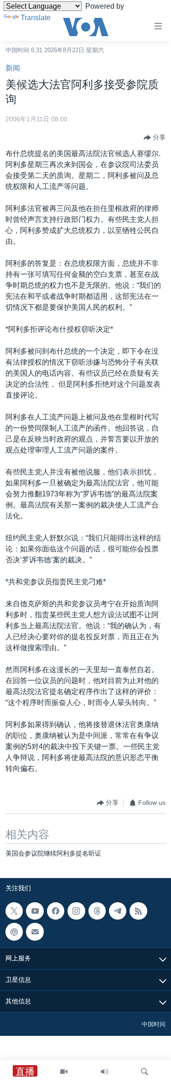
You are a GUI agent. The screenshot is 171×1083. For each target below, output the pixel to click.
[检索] (144, 1071)
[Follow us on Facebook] (55, 911)
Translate (36, 18)
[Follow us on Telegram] (117, 911)
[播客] (14, 931)
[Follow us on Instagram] (76, 911)
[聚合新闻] (138, 911)
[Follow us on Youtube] (34, 911)
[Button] (155, 137)
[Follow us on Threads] (97, 911)
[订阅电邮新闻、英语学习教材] (34, 931)
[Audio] (104, 1071)
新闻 (12, 68)
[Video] (64, 1071)
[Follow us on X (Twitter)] (14, 911)
